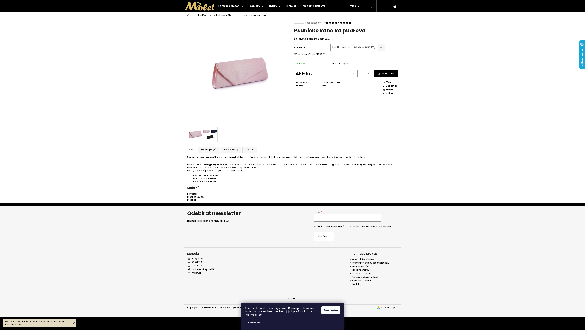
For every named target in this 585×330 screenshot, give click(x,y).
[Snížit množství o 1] (354, 73)
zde (259, 315)
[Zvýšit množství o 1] (368, 73)
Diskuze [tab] (250, 149)
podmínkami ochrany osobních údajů (370, 226)
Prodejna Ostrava (361, 269)
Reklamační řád (360, 266)
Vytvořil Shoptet (389, 307)
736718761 (197, 262)
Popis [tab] (190, 149)
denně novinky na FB (203, 269)
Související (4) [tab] (209, 149)
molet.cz (196, 272)
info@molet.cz (199, 258)
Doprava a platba (361, 273)
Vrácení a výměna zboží (365, 277)
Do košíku (388, 73)
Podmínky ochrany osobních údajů (370, 262)
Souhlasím (331, 310)
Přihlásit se (324, 236)
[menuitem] (230, 6)
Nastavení (254, 322)
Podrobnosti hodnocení (337, 22)
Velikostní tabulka (361, 280)
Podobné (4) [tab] (231, 149)
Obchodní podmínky (363, 259)
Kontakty (357, 284)
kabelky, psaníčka (331, 82)
